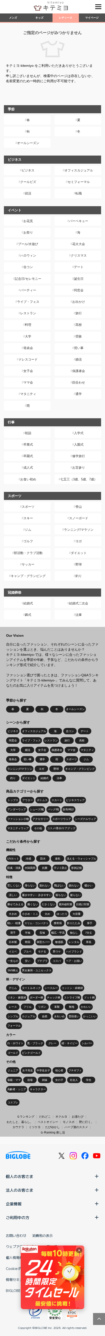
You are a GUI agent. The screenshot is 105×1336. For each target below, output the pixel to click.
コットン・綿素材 (72, 987)
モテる (42, 951)
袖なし (74, 932)
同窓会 (79, 290)
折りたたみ (73, 923)
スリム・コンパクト (36, 923)
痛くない (32, 904)
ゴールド (13, 1052)
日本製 (13, 941)
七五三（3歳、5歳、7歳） (78, 479)
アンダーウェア (16, 809)
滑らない (30, 885)
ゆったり (62, 913)
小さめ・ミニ (30, 913)
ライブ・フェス (28, 302)
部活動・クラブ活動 (28, 553)
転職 (78, 193)
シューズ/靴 (37, 809)
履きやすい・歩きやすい (37, 895)
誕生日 (79, 279)
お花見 (28, 221)
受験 (78, 336)
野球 (78, 564)
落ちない (60, 895)
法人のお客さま (19, 1190)
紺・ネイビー (70, 1043)
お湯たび (78, 1116)
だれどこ (45, 1116)
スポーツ (28, 507)
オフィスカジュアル (78, 170)
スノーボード (78, 518)
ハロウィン (28, 255)
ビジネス (28, 170)
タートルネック (31, 987)
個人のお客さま (19, 1176)
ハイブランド (74, 951)
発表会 (28, 348)
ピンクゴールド (31, 1052)
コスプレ (13, 1102)
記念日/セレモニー (28, 279)
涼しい (13, 895)
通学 (78, 394)
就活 (28, 193)
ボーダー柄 (36, 997)
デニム (13, 987)
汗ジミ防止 (60, 867)
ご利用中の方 (17, 1217)
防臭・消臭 (14, 867)
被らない (75, 895)
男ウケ (57, 951)
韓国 (27, 941)
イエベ (13, 951)
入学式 (79, 433)
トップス (13, 800)
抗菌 (44, 867)
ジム (28, 530)
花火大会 (78, 244)
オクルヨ (61, 1116)
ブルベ (27, 951)
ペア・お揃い (74, 960)
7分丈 (88, 932)
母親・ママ (14, 1079)
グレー (52, 1043)
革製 (57, 1006)
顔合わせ (78, 382)
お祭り (28, 232)
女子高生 (27, 1070)
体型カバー (43, 941)
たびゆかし (52, 1127)
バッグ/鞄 (53, 809)
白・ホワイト (15, 1043)
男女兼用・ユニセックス (37, 970)
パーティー (28, 290)
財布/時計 (68, 809)
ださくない (48, 904)
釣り (78, 576)
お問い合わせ (16, 1235)
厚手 (89, 923)
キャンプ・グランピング (28, 576)
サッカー (28, 564)
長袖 (42, 932)
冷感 (28, 858)
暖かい (88, 885)
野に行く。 (86, 1122)
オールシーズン (28, 143)
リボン (42, 1006)
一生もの (13, 960)
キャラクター (38, 1089)
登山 (78, 507)
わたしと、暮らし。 (20, 1122)
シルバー (87, 1043)
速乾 (57, 858)
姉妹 (44, 1079)
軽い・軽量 (14, 923)
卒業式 (28, 444)
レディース (65, 17)
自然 (44, 1016)
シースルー (51, 987)
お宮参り (78, 467)
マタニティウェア (18, 828)
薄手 (13, 932)
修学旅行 (78, 456)
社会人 (74, 1079)
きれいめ (59, 1016)
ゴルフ (28, 541)
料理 (28, 325)
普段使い (74, 1016)
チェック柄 (53, 997)
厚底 (88, 941)
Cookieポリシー (18, 1268)
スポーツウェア (61, 818)
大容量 (77, 913)
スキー (28, 518)
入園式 (79, 444)
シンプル (13, 1016)
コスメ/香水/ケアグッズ (61, 828)
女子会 (28, 371)
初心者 (59, 1070)
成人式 (28, 467)
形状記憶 (76, 867)
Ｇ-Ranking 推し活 (52, 1132)
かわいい (86, 1006)
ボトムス (42, 800)
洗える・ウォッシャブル (81, 858)
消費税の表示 (42, 1235)
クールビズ (28, 182)
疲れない (74, 885)
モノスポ (68, 1122)
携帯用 (58, 923)
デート (79, 267)
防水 (43, 858)
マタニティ (28, 394)
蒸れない (44, 885)
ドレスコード (28, 359)
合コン (28, 267)
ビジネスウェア (75, 800)
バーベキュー (78, 221)
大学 (28, 336)
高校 (78, 325)
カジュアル (28, 1016)
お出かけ (78, 302)
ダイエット (79, 553)
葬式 (28, 615)
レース (13, 1006)
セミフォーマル (79, 182)
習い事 (79, 348)
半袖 (27, 932)
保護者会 (78, 371)
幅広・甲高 (58, 932)
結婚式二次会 (78, 603)
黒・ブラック (35, 1043)
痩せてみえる (15, 904)
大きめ (13, 913)
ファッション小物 (18, 818)
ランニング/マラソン (79, 530)
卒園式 (28, 456)
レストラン (28, 313)
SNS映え (13, 970)
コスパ (57, 960)
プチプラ (42, 960)
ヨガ (78, 541)
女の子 (59, 1079)
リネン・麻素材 (16, 997)
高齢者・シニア (16, 1089)
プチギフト (75, 1070)
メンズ (13, 17)
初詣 (28, 433)
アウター (27, 800)
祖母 (30, 1079)
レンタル (74, 941)
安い (27, 960)
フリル (27, 1006)
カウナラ (18, 1127)
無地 (71, 1006)
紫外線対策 (65, 904)
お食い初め (28, 479)
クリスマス (79, 255)
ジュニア (13, 1070)
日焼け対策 (82, 904)
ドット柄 (89, 997)
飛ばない (59, 885)
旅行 (78, 313)
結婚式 (28, 603)
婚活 (78, 359)
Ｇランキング (25, 1116)
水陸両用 (30, 867)
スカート (57, 800)
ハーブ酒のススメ (76, 1127)
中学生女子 (43, 1070)
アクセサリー (40, 818)
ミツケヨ (35, 1127)
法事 (78, 615)
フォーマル (14, 1025)
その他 (38, 828)
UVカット (13, 858)
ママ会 (28, 382)
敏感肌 (59, 941)
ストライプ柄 (72, 997)
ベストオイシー (48, 1122)
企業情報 (13, 1204)
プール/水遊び (28, 244)
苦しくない (14, 885)
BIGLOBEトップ (18, 1290)
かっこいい (89, 1016)
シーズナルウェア (85, 818)
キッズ (39, 17)
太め (47, 913)
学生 (88, 1079)
